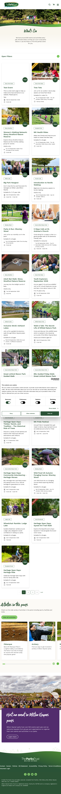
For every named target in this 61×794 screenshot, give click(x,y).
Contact (2, 766)
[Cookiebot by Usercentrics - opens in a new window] (52, 379)
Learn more (12, 737)
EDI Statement (23, 766)
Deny (11, 413)
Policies (14, 766)
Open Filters (30, 56)
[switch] (23, 402)
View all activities (9, 617)
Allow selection (30, 413)
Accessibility (33, 766)
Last (41, 592)
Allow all (49, 413)
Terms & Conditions (54, 766)
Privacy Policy (42, 766)
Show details (52, 408)
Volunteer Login (5, 768)
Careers (8, 766)
